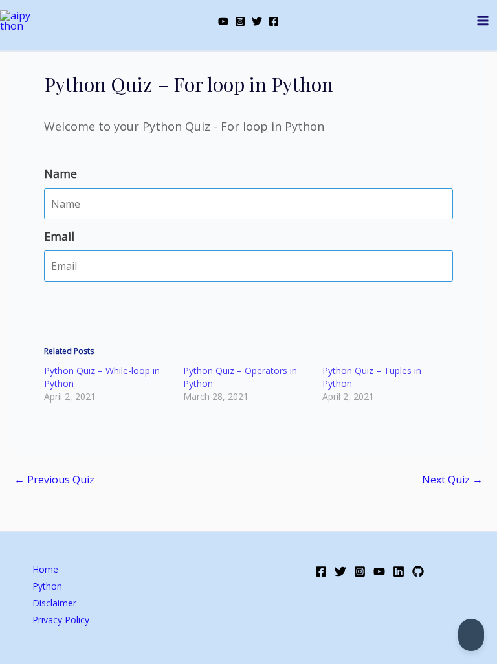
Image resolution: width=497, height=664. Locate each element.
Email (59, 236)
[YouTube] (223, 21)
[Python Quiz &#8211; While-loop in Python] (113, 383)
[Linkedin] (398, 571)
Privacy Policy (60, 620)
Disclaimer (54, 603)
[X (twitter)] (257, 21)
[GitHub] (418, 571)
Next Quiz (452, 479)
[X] (340, 571)
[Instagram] (240, 21)
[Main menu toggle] (483, 20)
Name (60, 173)
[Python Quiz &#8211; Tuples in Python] (391, 383)
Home (45, 569)
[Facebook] (274, 21)
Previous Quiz (54, 479)
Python (47, 586)
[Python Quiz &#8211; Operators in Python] (252, 383)
